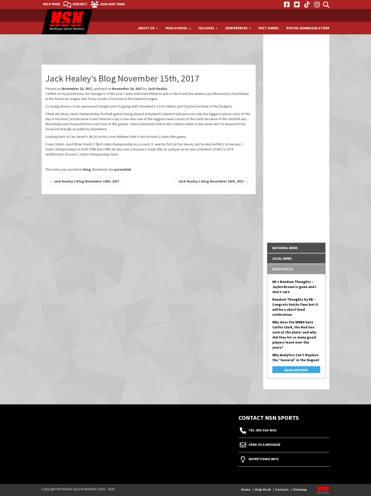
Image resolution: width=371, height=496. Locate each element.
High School (177, 28)
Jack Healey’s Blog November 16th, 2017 (213, 181)
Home (246, 489)
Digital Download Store (307, 28)
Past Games (268, 28)
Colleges (206, 28)
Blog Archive (296, 370)
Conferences (236, 28)
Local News (282, 258)
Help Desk (263, 489)
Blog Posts (282, 269)
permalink (122, 169)
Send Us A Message (264, 444)
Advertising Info (264, 459)
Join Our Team (112, 4)
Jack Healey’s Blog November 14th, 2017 (84, 181)
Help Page (51, 4)
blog (87, 169)
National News (285, 248)
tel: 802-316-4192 (262, 430)
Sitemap (300, 489)
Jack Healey (157, 88)
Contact (79, 4)
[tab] (296, 248)
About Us (146, 28)
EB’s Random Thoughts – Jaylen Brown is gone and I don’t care (294, 286)
